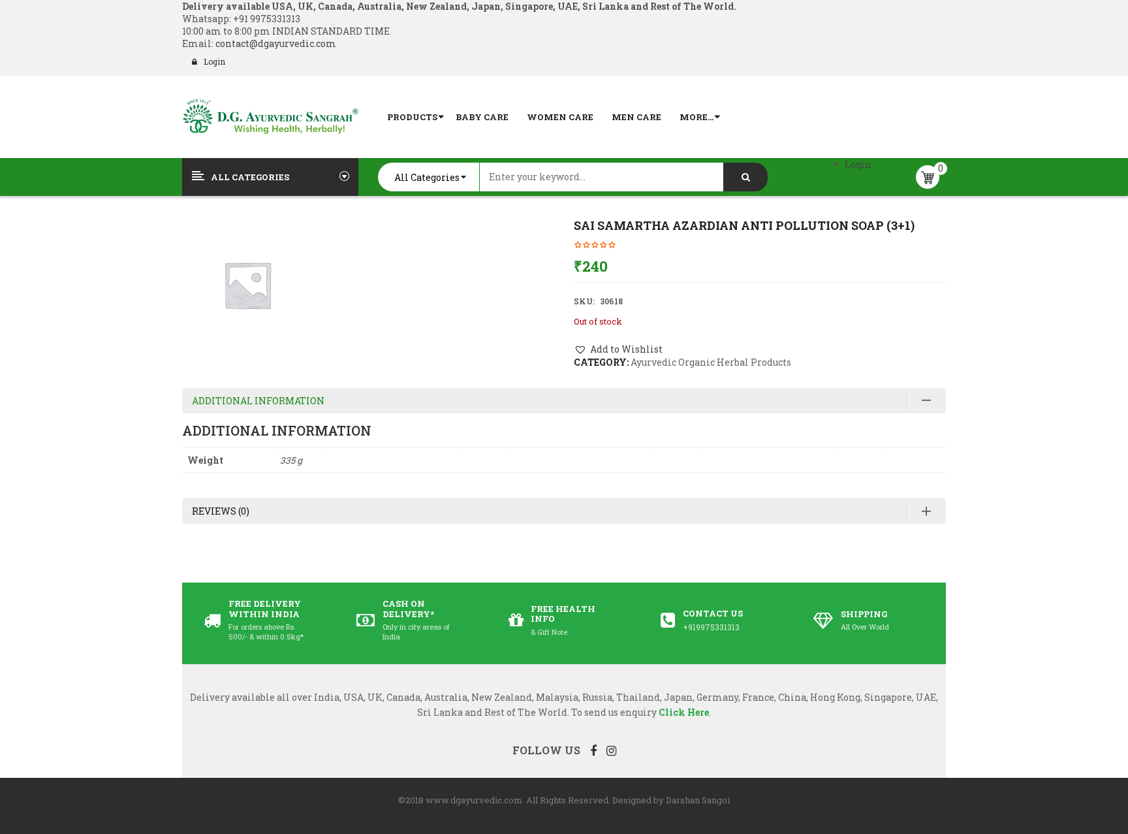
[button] (618, 349)
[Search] (745, 177)
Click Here (684, 712)
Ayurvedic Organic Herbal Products (711, 362)
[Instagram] (611, 750)
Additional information (258, 400)
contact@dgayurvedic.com (274, 43)
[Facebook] (593, 750)
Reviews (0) (220, 511)
